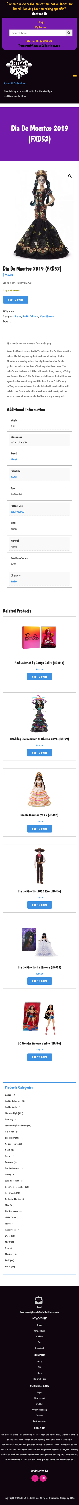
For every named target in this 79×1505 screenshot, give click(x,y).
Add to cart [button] (39, 676)
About (39, 1361)
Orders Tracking (39, 1409)
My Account (41, 27)
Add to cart (15, 299)
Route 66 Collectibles (14, 83)
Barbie (18, 316)
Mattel (13, 459)
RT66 (72, 1497)
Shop (41, 22)
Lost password (39, 1421)
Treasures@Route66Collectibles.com (39, 46)
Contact (39, 1415)
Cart (39, 1342)
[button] (75, 76)
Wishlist (39, 1336)
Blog (39, 1373)
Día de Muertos (47, 316)
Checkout (39, 1348)
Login (39, 1392)
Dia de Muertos (17, 511)
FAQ (40, 1367)
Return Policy (39, 1378)
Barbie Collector (30, 316)
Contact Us (39, 13)
